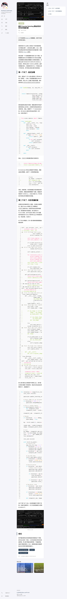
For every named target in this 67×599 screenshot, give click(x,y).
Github (24, 52)
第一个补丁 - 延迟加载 (54, 8)
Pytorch (32, 549)
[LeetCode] (4, 16)
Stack (20, 595)
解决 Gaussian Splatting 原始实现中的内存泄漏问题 (29, 27)
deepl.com (27, 38)
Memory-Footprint (23, 552)
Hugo (19, 594)
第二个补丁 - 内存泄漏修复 (55, 11)
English (22, 32)
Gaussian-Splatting (23, 549)
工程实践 (21, 23)
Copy (40, 88)
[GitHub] (2, 16)
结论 (50, 14)
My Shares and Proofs (6, 10)
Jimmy (23, 595)
